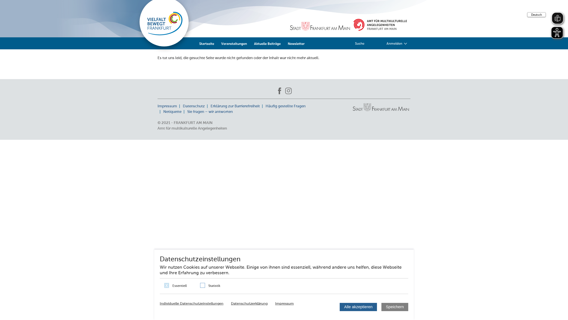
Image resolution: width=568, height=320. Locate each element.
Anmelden (394, 43)
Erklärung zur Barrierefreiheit (235, 106)
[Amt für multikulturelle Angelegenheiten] (380, 25)
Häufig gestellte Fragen (286, 106)
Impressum (167, 106)
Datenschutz (194, 106)
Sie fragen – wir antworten (210, 111)
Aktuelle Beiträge (267, 44)
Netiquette (172, 111)
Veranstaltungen (234, 44)
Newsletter (296, 44)
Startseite (206, 44)
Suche (359, 43)
